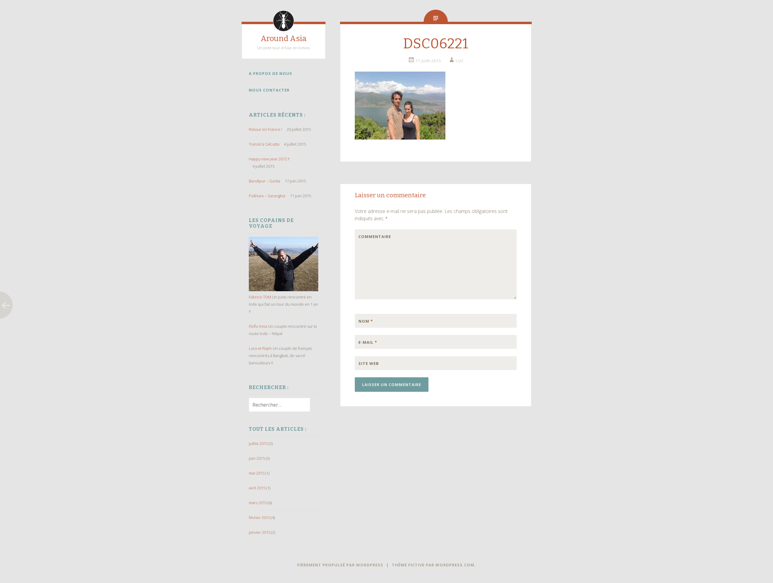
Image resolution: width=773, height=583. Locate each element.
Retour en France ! (265, 129)
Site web (368, 363)
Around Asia (283, 38)
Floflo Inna (258, 326)
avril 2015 (257, 488)
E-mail (367, 342)
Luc (460, 60)
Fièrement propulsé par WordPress (340, 565)
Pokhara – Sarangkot (267, 195)
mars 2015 (258, 502)
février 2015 (259, 517)
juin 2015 (257, 458)
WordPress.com (454, 565)
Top (758, 568)
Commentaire (371, 236)
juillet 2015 (258, 443)
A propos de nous (270, 73)
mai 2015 (257, 473)
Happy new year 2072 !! (269, 159)
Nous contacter (269, 90)
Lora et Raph (260, 348)
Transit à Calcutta (264, 144)
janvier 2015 (259, 532)
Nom (365, 321)
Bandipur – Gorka (264, 181)
